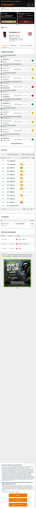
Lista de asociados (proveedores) (10, 492)
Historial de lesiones (25, 45)
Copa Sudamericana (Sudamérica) (12, 64)
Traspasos (13, 45)
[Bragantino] (30, 36)
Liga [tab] (3, 154)
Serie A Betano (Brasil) (9, 55)
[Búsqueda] (28, 4)
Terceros (13, 480)
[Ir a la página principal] (9, 5)
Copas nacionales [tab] (12, 154)
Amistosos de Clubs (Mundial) (11, 134)
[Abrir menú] (32, 4)
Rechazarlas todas (18, 500)
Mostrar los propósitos (18, 504)
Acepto (18, 495)
